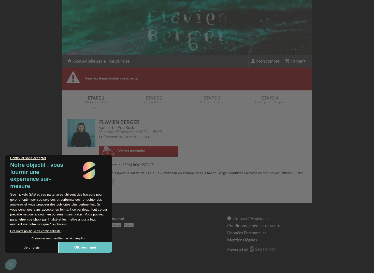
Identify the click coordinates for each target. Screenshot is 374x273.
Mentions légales (242, 240)
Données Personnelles (246, 232)
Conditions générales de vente (253, 225)
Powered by (237, 249)
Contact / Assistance (251, 218)
